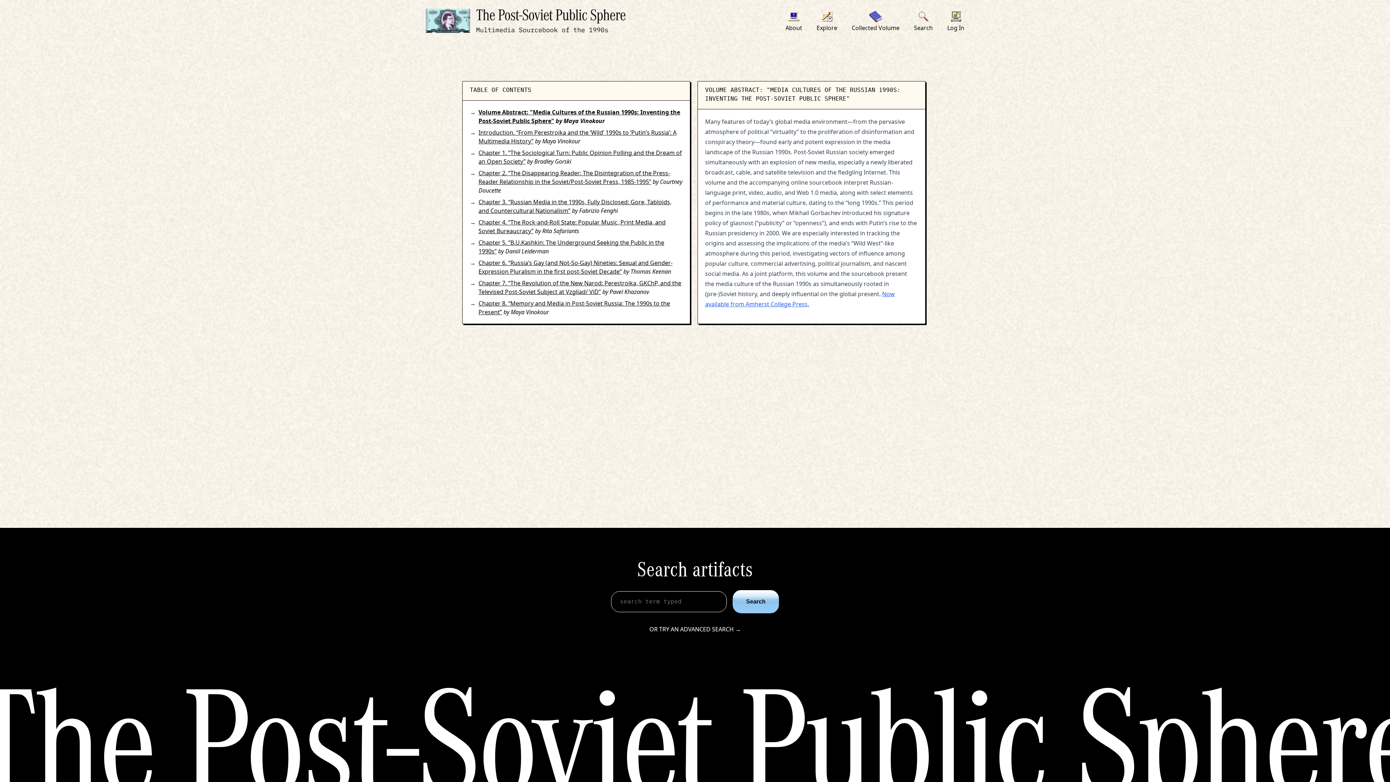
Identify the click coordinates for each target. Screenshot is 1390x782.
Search (756, 601)
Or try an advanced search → (695, 629)
